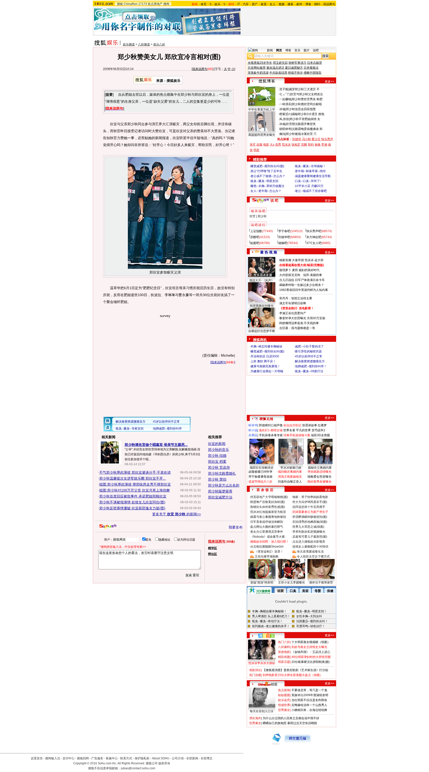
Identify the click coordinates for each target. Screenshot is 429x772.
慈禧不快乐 (295, 72)
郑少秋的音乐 (218, 450)
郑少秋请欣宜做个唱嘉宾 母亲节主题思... (156, 445)
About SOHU (160, 758)
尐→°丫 (284, 94)
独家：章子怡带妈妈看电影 (310, 497)
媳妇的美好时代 (309, 270)
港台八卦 (159, 44)
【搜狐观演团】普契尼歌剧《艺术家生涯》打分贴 (295, 670)
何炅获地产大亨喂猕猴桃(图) (269, 497)
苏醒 (304, 144)
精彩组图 (284, 657)
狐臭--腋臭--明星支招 (264, 181)
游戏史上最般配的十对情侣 (310, 546)
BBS (317, 4)
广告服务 (97, 758)
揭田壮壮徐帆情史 (262, 467)
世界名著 (289, 430)
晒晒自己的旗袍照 (274, 723)
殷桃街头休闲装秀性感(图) (267, 507)
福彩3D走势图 (320, 435)
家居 (264, 4)
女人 (273, 4)
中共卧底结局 (278, 72)
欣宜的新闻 (216, 444)
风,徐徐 (284, 119)
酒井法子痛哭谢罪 (321, 582)
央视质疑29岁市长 (260, 62)
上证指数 (256, 231)
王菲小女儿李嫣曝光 (291, 582)
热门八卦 (284, 642)
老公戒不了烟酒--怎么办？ (267, 176)
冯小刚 (306, 139)
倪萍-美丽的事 (312, 275)
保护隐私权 (142, 758)
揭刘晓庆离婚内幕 (290, 471)
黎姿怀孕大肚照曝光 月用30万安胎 (302, 318)
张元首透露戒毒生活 (310, 551)
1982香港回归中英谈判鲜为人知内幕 (303, 290)
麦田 (295, 270)
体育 (204, 4)
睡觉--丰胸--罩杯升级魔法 (267, 186)
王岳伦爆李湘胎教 (267, 556)
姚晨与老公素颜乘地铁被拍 (268, 517)
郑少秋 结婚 (217, 456)
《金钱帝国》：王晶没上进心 (310, 652)
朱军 (253, 144)
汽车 (246, 4)
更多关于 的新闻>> (176, 514)
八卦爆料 (284, 647)
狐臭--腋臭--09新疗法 (309, 371)
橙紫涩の (285, 114)
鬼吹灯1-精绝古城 (271, 430)
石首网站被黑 (257, 67)
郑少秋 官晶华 (219, 467)
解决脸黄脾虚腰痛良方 (310, 361)
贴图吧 (254, 243)
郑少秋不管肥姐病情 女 (305, 119)
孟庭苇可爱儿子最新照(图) (309, 536)
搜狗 (166, 4)
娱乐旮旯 (284, 700)
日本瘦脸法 (311, 67)
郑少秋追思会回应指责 (301, 109)
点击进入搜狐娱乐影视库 (308, 541)
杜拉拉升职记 (292, 425)
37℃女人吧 (314, 243)
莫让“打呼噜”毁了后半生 (266, 171)
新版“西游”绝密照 (261, 582)
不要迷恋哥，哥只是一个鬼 (309, 690)
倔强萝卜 (285, 270)
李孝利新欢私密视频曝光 (308, 531)
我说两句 (329, 4)
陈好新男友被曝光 (319, 481)
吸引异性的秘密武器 (308, 351)
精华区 (212, 548)
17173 (142, 4)
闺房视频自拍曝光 (262, 306)
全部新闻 (192, 758)
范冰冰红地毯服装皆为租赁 (268, 512)
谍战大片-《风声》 (261, 280)
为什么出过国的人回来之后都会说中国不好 (291, 718)
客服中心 (112, 758)
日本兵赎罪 (314, 62)
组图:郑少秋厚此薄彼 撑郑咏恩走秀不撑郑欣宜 (135, 484)
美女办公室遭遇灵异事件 (266, 531)
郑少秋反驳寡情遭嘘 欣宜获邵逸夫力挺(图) (132, 508)
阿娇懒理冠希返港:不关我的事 (299, 323)
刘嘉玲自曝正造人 (290, 481)
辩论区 (212, 554)
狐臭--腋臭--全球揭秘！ (310, 166)
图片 (307, 50)
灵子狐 (283, 89)
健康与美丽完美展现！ (265, 366)
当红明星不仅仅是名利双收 (309, 700)
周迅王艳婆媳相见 (290, 476)
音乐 (297, 50)
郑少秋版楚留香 (220, 491)
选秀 (278, 144)
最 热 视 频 (268, 252)
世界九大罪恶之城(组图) (308, 526)
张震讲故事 (309, 425)
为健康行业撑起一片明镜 (266, 371)
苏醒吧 (254, 237)
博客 (308, 4)
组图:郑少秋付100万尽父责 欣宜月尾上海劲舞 (134, 490)
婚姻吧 (282, 243)
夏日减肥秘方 (294, 67)
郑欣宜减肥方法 (220, 497)
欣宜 (252, 216)
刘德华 (296, 139)
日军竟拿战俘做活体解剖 (266, 522)
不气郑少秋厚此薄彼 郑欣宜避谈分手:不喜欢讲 (135, 472)
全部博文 (207, 758)
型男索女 (284, 710)
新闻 (270, 50)
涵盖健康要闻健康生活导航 (313, 176)
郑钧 (311, 144)
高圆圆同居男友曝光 (261, 135)
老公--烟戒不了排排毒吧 (311, 191)
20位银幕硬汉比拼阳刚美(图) (310, 662)
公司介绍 (178, 758)
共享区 (253, 435)
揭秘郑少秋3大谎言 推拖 (308, 114)
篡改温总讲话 (275, 67)
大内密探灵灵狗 (289, 275)
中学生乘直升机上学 (261, 109)
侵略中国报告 (313, 72)
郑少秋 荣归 (217, 479)
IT (238, 4)
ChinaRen (131, 4)
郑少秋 (262, 216)
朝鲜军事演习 (297, 62)
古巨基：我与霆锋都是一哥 (297, 328)
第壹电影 (284, 652)
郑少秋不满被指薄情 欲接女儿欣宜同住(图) (132, 502)
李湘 (324, 144)
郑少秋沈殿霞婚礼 (222, 473)
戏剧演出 (255, 670)
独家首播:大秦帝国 (291, 260)
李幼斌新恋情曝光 (319, 471)
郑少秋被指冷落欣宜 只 (301, 134)
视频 (282, 4)
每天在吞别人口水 (262, 711)
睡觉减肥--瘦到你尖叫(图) (267, 166)
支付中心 (68, 758)
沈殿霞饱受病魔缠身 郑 (307, 129)
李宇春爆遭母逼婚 (260, 476)
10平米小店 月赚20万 (309, 186)
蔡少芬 (316, 139)
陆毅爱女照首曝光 (319, 476)
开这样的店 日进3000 (264, 356)
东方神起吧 (313, 237)
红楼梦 (322, 425)
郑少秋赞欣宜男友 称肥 (307, 99)
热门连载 (255, 675)
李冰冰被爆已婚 (290, 467)
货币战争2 (318, 430)
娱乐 (217, 4)
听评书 (253, 425)
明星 (256, 150)
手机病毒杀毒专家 (271, 435)
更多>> (329, 81)
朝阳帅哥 (285, 129)
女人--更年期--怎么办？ (265, 191)
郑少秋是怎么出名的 (223, 485)
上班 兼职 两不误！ (263, 361)
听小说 (253, 430)
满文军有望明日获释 (292, 303)
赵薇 (259, 144)
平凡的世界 (303, 430)
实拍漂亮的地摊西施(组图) (309, 522)
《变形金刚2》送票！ (269, 551)
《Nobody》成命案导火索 (267, 536)
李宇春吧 (284, 231)
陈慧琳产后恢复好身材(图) (267, 502)
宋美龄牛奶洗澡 (258, 72)
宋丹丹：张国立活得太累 (295, 298)
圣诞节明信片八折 (260, 481)
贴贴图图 (284, 695)
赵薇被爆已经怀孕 (260, 471)
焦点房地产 (155, 4)
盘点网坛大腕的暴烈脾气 (266, 526)
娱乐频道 (129, 44)
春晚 (318, 144)
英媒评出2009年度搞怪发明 (309, 695)
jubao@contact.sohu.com (138, 768)
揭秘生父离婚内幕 (320, 467)
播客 (290, 4)
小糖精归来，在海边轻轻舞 (309, 710)
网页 (279, 50)
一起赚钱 (285, 99)
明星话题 (284, 662)
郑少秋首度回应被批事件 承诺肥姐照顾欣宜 (132, 496)
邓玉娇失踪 (280, 62)
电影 (266, 144)
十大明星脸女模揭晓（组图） (310, 642)
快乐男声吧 (313, 231)
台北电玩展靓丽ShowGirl (267, 546)
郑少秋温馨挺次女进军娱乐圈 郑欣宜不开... (132, 478)
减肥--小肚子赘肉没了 (309, 346)
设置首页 (37, 758)
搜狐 (120, 4)
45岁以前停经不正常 (308, 356)
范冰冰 (286, 144)
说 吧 (274, 200)
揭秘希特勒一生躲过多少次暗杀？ (301, 285)
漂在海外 (255, 718)
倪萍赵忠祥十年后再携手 (308, 507)
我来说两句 (199, 69)
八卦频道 (144, 44)
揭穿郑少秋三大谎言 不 (304, 89)
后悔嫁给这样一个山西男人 (309, 705)
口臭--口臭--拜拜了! (308, 181)
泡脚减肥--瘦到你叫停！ (311, 366)
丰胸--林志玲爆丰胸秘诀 (266, 346)
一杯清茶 (285, 104)
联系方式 (126, 758)
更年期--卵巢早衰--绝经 (310, 171)
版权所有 (164, 763)
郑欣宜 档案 (217, 461)
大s (272, 144)
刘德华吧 (284, 237)
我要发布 (236, 527)
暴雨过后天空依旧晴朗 (302, 723)
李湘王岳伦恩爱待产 (292, 313)
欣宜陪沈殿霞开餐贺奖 (301, 124)
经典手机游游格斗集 (297, 435)
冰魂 (282, 109)
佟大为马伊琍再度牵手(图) (309, 502)
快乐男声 (327, 139)
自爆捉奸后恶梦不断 (261, 331)
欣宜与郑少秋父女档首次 (306, 94)
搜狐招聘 (83, 758)
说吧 (316, 50)
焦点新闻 (284, 690)
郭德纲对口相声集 (271, 425)
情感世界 (284, 705)
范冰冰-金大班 (314, 260)
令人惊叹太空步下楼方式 (313, 556)
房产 (255, 4)
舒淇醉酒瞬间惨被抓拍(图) (309, 517)
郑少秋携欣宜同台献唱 (307, 104)
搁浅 (282, 134)
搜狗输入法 (52, 758)
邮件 (299, 4)
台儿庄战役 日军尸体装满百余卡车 (302, 280)
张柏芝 (295, 144)
